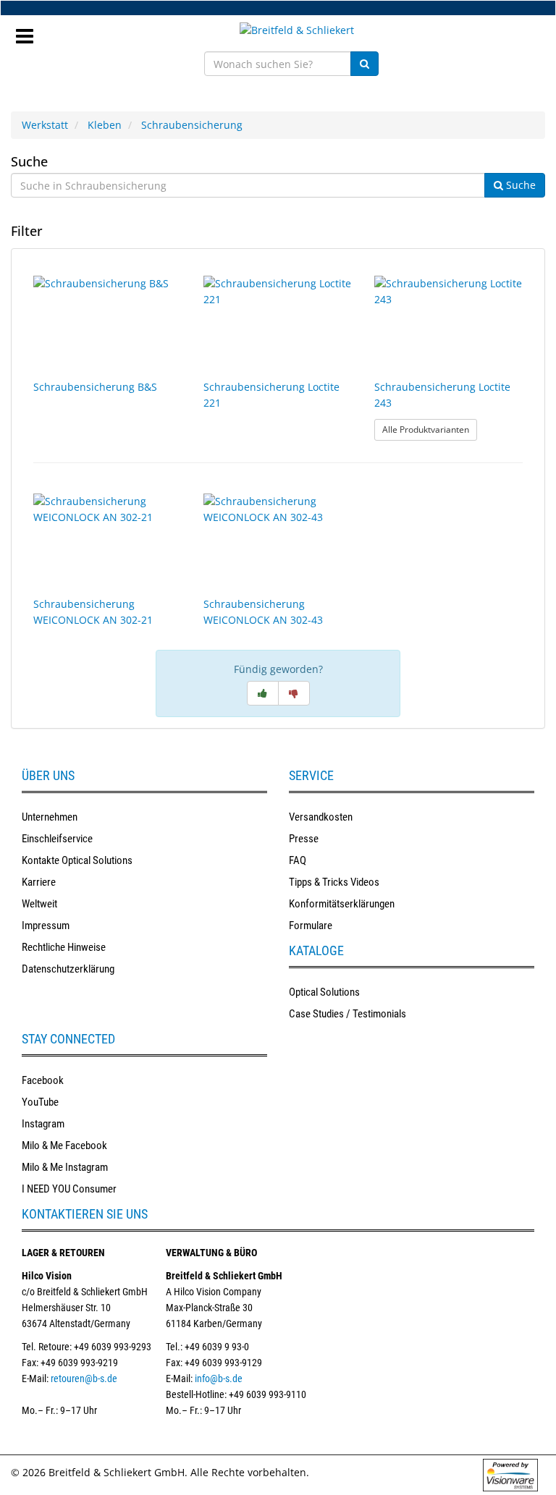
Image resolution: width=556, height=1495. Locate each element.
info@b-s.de (219, 1378)
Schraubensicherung (192, 125)
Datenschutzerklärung (68, 968)
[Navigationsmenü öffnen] (30, 31)
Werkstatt (45, 125)
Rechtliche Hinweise (64, 947)
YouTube (40, 1102)
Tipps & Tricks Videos (334, 882)
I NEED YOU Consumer (69, 1188)
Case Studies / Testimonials (347, 1013)
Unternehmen (49, 816)
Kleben (105, 125)
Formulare (310, 925)
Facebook (43, 1080)
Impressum (46, 925)
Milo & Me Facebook (64, 1145)
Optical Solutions (324, 992)
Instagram (43, 1123)
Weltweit (39, 903)
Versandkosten (321, 816)
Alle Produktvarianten (429, 429)
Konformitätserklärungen (342, 903)
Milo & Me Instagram (65, 1167)
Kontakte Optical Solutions (77, 860)
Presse (304, 838)
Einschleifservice (57, 838)
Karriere (39, 882)
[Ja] (263, 693)
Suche (29, 161)
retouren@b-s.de (84, 1378)
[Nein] (294, 693)
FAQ (297, 860)
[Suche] (364, 63)
